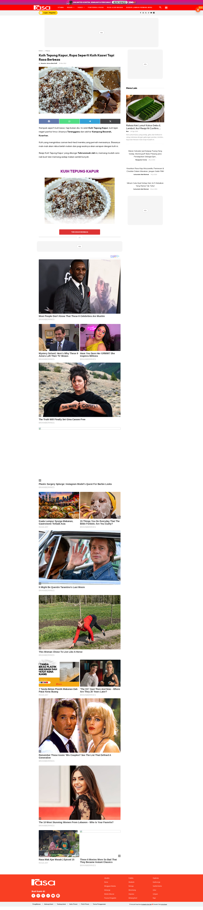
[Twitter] (145, 13)
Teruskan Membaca (79, 232)
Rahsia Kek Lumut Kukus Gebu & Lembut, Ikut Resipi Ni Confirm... (143, 127)
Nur (127, 131)
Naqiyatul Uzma (141, 160)
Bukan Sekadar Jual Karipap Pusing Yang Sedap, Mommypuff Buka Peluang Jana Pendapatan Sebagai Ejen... (145, 154)
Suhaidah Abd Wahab (141, 174)
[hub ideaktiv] (166, 6)
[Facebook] (140, 13)
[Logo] (42, 7)
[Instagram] (143, 13)
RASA (41, 51)
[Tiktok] (148, 13)
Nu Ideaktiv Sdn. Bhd (146, 904)
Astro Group (164, 904)
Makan (47, 51)
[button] (160, 7)
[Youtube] (151, 13)
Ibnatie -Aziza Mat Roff (49, 63)
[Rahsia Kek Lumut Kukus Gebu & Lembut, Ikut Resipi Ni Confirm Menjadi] (145, 108)
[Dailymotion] (153, 13)
